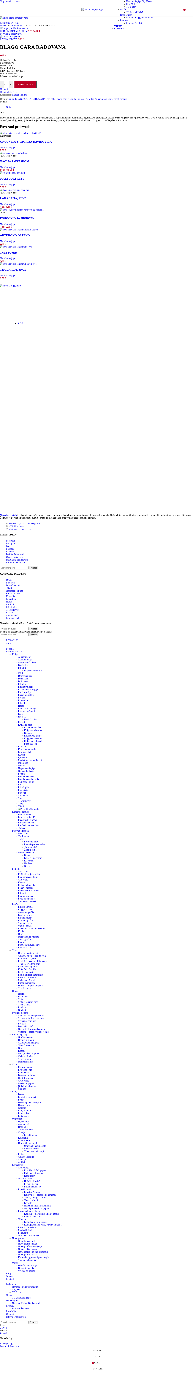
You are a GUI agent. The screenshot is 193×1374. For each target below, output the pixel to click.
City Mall (130, 4)
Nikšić (123, 9)
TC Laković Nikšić (135, 12)
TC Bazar (131, 6)
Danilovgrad (126, 15)
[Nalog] (177, 9)
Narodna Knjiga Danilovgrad (140, 17)
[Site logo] (92, 9)
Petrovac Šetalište (134, 23)
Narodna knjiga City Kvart (139, 1)
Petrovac (124, 20)
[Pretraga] (8, 9)
